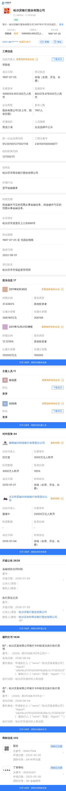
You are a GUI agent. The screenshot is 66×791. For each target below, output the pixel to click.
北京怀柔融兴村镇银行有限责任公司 (28, 498)
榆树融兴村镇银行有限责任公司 (27, 442)
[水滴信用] (6, 5)
